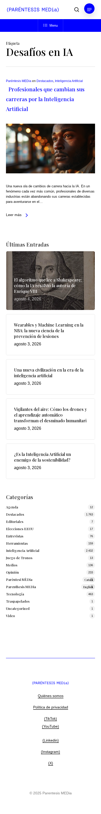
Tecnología (15, 594)
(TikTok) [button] (50, 718)
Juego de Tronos (19, 558)
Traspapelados (18, 601)
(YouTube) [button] (50, 726)
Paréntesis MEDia (18, 81)
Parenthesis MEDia (49, 586)
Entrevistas (14, 536)
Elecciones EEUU (19, 529)
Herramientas (17, 543)
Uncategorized (18, 608)
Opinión (12, 572)
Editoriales (14, 521)
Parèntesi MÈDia (49, 579)
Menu (53, 25)
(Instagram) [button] (50, 752)
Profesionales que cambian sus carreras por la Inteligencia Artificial (45, 98)
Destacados (45, 81)
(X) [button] (50, 763)
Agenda (12, 507)
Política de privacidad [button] (50, 707)
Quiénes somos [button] (50, 696)
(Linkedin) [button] (50, 740)
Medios (11, 565)
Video (10, 615)
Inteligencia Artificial (69, 81)
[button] (89, 9)
